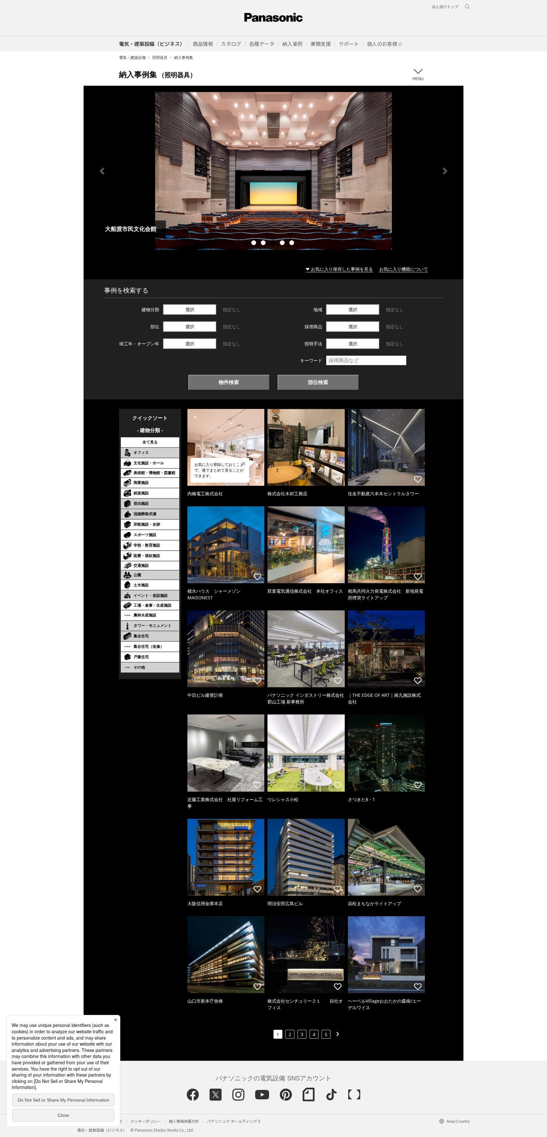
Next (445, 171)
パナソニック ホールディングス (234, 1121)
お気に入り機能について (403, 269)
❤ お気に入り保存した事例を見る (339, 269)
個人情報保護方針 (184, 1121)
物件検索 (229, 382)
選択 (189, 309)
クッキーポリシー (145, 1121)
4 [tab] (283, 243)
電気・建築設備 (132, 57)
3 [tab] (273, 243)
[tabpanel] (273, 171)
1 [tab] (254, 243)
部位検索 (318, 382)
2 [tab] (264, 243)
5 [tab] (292, 243)
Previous (102, 171)
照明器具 (159, 57)
